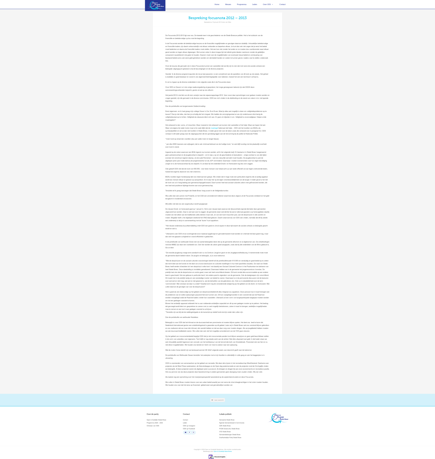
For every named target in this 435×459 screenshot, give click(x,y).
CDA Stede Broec (225, 426)
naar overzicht (218, 400)
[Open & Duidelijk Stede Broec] (155, 5)
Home (217, 4)
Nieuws (228, 4)
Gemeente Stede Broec (227, 420)
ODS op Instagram (189, 426)
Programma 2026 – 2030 (155, 423)
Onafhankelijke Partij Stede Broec (230, 437)
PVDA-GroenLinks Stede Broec (229, 429)
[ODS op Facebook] (189, 432)
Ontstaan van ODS (153, 426)
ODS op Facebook (189, 429)
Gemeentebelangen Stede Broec (229, 434)
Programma (241, 4)
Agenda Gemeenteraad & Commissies (231, 423)
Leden (254, 4)
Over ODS (267, 4)
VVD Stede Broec (225, 431)
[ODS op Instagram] (193, 432)
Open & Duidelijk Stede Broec (156, 420)
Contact (282, 4)
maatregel (214, 128)
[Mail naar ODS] (185, 432)
